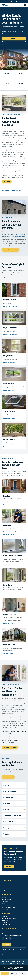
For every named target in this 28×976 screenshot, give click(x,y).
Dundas (3, 905)
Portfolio (15, 949)
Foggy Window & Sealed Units (9, 918)
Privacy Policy (10, 952)
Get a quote (7, 963)
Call (5, 973)
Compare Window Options (14, 43)
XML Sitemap (4, 954)
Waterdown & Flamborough (8, 907)
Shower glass (5, 190)
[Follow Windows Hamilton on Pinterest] (10, 938)
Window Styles (5, 885)
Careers (3, 952)
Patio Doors (4, 891)
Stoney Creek (5, 901)
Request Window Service (10, 747)
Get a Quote (14, 38)
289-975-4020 (14, 1)
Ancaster (4, 903)
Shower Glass (5, 922)
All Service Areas (5, 909)
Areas (23, 973)
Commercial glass (16, 190)
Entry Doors (4, 889)
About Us (4, 949)
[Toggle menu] (25, 5)
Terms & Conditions (18, 952)
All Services (21, 949)
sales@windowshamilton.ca (10, 933)
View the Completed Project (11, 249)
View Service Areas (8, 777)
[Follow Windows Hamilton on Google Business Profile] (3, 938)
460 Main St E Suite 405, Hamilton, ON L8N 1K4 (13, 935)
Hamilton (4, 897)
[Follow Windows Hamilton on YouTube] (6, 938)
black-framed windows (12, 234)
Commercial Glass (6, 924)
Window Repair (5, 916)
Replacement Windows (7, 883)
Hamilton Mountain (6, 899)
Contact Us (9, 949)
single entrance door (20, 236)
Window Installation (6, 887)
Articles (10, 954)
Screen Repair (5, 920)
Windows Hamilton (6, 967)
